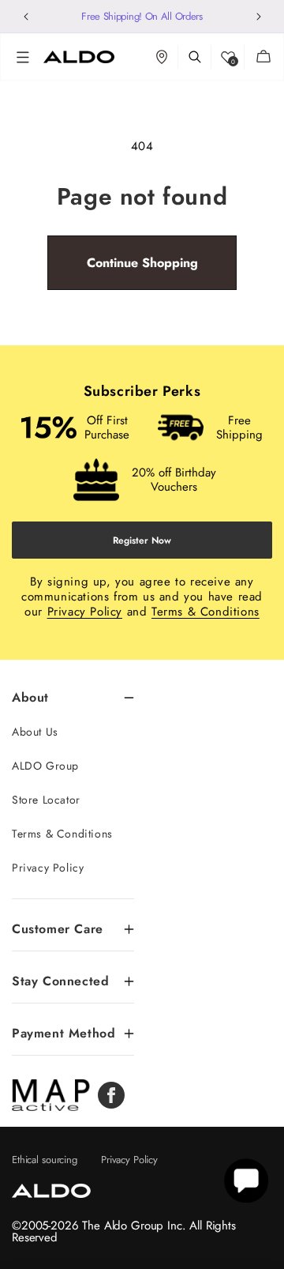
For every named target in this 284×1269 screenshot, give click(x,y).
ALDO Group (45, 766)
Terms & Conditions (205, 611)
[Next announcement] (258, 16)
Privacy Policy (84, 611)
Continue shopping (142, 263)
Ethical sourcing (44, 1159)
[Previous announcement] (25, 16)
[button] (22, 57)
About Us (35, 732)
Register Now (142, 540)
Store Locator (46, 800)
